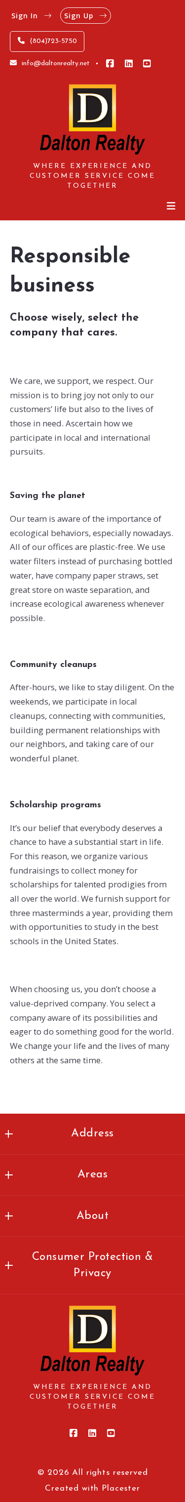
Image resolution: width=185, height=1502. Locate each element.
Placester (121, 1488)
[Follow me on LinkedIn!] (128, 63)
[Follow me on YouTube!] (147, 63)
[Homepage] (92, 120)
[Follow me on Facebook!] (110, 63)
